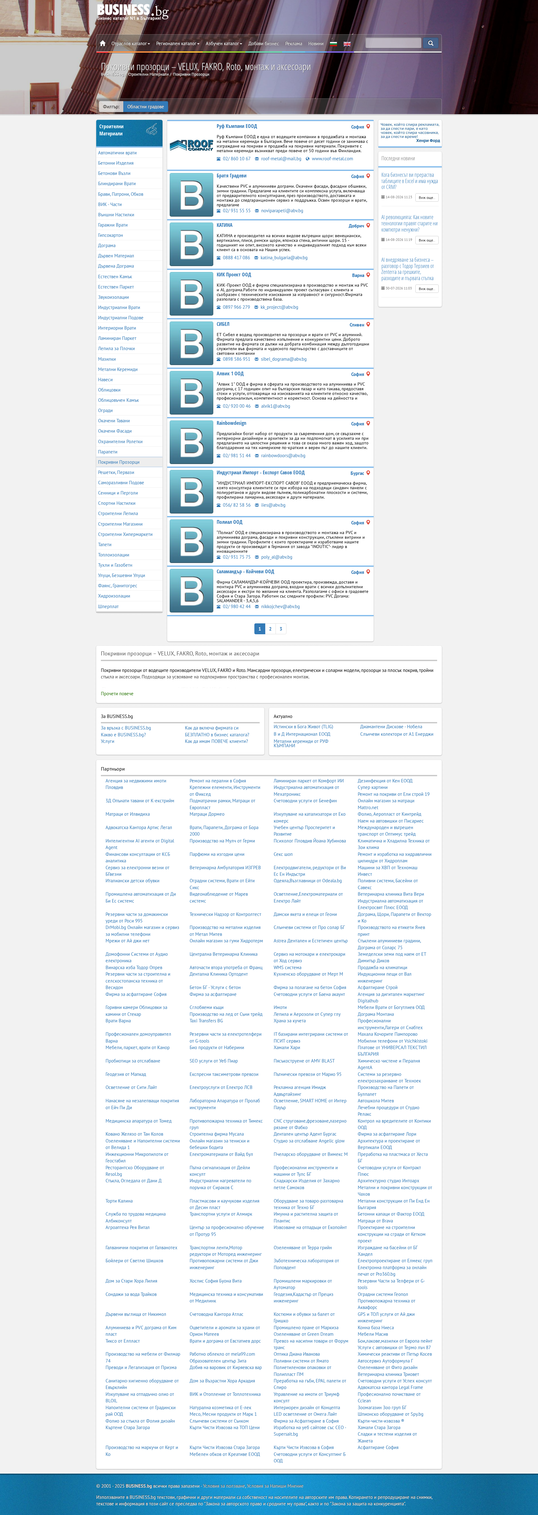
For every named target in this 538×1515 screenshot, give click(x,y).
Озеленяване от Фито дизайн (388, 1367)
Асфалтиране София (378, 1447)
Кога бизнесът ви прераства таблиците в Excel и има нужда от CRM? (409, 181)
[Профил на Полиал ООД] (191, 541)
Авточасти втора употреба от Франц (226, 967)
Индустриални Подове (121, 318)
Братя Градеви (232, 175)
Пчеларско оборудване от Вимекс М (311, 1154)
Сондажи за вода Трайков (131, 1294)
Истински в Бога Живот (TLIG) (303, 727)
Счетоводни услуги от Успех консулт (395, 1381)
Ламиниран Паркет (117, 338)
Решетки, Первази (116, 472)
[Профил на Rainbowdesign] (191, 442)
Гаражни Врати (113, 225)
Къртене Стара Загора (128, 1427)
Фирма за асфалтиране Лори (387, 1134)
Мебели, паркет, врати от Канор (138, 1047)
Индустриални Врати (119, 307)
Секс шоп (283, 854)
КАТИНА (225, 225)
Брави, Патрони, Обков (120, 194)
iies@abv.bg (273, 505)
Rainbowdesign (231, 423)
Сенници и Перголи (118, 493)
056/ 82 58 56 (236, 505)
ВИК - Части (110, 204)
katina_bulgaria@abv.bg (283, 257)
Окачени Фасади (115, 431)
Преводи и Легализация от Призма (141, 1367)
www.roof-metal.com (332, 159)
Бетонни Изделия (116, 163)
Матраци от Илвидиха (128, 814)
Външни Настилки (116, 215)
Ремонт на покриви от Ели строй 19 (394, 794)
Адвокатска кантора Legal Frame (390, 1387)
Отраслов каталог (129, 43)
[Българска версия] (333, 44)
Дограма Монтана (376, 1014)
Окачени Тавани (114, 421)
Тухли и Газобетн (115, 565)
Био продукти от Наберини (217, 1047)
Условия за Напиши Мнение (275, 1486)
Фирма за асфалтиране (213, 994)
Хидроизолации (114, 596)
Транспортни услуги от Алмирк (221, 1214)
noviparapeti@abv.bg (281, 210)
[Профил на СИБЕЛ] (191, 343)
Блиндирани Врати (117, 183)
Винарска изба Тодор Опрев (134, 967)
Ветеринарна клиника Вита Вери (391, 894)
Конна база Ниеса (376, 1327)
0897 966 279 (236, 307)
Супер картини (373, 787)
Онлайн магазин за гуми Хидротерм (226, 941)
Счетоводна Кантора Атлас (216, 1314)
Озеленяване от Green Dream (303, 1334)
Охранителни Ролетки (120, 441)
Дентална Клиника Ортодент (219, 974)
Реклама (293, 43)
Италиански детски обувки (132, 881)
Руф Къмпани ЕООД (237, 126)
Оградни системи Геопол (383, 1294)
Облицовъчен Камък (118, 400)
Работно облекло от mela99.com (222, 1354)
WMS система (287, 967)
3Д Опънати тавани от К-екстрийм (140, 801)
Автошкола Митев (376, 1101)
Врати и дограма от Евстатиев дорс (225, 1341)
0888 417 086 (236, 257)
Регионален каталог (176, 43)
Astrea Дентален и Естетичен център (311, 941)
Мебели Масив (373, 1334)
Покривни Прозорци (118, 462)
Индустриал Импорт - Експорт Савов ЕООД (261, 472)
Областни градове (145, 107)
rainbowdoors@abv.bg (282, 455)
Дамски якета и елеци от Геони (305, 914)
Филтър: (111, 107)
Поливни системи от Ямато (301, 1361)
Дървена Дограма (116, 266)
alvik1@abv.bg (275, 406)
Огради (105, 410)
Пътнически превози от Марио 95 (308, 1074)
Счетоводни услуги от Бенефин (305, 801)
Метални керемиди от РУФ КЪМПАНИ (301, 743)
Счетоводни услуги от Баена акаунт (309, 994)
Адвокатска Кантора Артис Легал (139, 827)
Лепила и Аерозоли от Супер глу (307, 1014)
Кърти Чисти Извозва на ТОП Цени (225, 1427)
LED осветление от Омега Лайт (305, 1414)
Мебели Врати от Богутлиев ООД (391, 1007)
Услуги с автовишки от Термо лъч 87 (394, 1347)
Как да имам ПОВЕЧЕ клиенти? (216, 741)
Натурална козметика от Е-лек (220, 1407)
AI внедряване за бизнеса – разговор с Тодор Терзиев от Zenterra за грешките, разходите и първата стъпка (407, 269)
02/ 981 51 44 (236, 455)
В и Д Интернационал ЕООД (302, 734)
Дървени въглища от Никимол (136, 1314)
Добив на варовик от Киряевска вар (226, 1367)
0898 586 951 (236, 359)
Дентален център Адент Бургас (305, 1134)
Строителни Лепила (118, 513)
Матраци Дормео (207, 814)
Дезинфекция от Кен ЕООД (385, 781)
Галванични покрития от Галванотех (141, 1247)
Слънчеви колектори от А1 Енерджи (396, 734)
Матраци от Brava (375, 1221)
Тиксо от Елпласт (123, 1341)
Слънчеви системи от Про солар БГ (309, 927)
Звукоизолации (113, 297)
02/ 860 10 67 (236, 159)
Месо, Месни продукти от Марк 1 (223, 1414)
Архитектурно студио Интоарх (388, 1181)
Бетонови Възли (114, 173)
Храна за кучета (290, 1021)
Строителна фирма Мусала (217, 1134)
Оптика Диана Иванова (297, 1354)
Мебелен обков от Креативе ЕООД (225, 1454)
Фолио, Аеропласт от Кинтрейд (389, 814)
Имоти (280, 1007)
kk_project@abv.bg (278, 307)
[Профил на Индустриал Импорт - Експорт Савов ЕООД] (191, 491)
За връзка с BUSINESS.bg (126, 728)
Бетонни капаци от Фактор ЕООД (391, 1214)
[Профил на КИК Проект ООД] (191, 293)
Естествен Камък (115, 276)
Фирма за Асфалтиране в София (306, 1421)
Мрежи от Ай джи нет (127, 941)
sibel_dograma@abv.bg (283, 359)
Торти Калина (119, 1201)
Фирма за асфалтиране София (136, 994)
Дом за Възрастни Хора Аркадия (222, 1381)
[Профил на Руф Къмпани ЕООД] (191, 145)
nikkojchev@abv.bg (280, 606)
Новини (315, 43)
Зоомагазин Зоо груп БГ (382, 1407)
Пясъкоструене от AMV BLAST (304, 1061)
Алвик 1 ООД (230, 373)
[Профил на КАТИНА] (191, 244)
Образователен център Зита (218, 1361)
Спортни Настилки (116, 503)
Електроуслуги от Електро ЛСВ (221, 1087)
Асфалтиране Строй (378, 987)
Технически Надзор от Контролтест (225, 914)
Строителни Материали (111, 130)
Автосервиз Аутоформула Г (385, 1361)
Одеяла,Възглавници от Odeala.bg (308, 881)
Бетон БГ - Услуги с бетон (215, 987)
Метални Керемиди (118, 369)
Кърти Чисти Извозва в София (304, 1447)
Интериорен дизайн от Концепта (307, 1407)
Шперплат (108, 606)
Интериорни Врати (117, 328)
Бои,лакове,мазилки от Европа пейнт (395, 1341)
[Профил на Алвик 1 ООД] (191, 392)
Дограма (107, 245)
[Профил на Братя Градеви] (191, 194)
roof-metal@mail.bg (280, 159)
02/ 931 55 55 (236, 210)
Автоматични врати (117, 153)
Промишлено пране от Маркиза (306, 1327)
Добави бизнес (263, 43)
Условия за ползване (224, 1486)
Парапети (107, 452)
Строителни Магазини (120, 524)
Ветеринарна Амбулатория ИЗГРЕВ (225, 867)
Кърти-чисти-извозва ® (381, 1421)
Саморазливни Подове (121, 482)
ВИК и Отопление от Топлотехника (225, 1394)
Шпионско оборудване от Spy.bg (390, 1414)
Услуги (107, 741)
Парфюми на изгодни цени (217, 854)
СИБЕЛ (223, 324)
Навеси (105, 379)
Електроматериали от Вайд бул (221, 1154)
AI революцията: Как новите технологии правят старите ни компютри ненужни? (409, 223)
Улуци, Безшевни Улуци (121, 575)
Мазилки (107, 359)
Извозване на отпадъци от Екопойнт (310, 1227)
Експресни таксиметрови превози (224, 1074)
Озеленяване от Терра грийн (303, 1247)
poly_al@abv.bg (276, 557)
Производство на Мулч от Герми (222, 841)
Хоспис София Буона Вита (216, 1281)
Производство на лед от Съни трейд (226, 1014)
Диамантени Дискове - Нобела (391, 727)
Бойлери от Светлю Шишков (134, 1261)
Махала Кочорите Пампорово (388, 1034)
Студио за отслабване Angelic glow (309, 1141)
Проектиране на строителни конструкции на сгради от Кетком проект (392, 1234)
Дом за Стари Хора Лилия (131, 1281)
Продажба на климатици (382, 967)
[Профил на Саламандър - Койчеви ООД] (191, 590)
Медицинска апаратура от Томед (139, 1121)
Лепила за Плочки (116, 348)
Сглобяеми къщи (207, 1007)
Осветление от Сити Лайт (131, 1087)
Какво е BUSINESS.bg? (123, 735)
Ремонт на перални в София (218, 781)
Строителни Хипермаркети (125, 534)
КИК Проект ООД (234, 274)
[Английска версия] (347, 44)
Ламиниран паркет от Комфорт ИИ (309, 781)
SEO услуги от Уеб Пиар (214, 1061)
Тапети (104, 544)
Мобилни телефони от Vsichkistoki (392, 1041)
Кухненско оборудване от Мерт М (308, 974)
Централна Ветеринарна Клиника (223, 954)
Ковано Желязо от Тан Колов (134, 1134)
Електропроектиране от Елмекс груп (395, 1261)
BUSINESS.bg (139, 1486)
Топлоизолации (113, 555)
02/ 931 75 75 (236, 557)
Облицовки (109, 390)
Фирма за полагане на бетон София (310, 987)
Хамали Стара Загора (379, 1427)
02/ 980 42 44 (236, 606)
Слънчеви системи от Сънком (219, 1421)
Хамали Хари (287, 1047)
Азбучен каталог (222, 43)
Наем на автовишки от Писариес (391, 821)
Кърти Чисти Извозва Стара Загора (225, 1447)
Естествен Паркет (116, 287)
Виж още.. (427, 197)
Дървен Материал (116, 256)
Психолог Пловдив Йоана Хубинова (310, 841)
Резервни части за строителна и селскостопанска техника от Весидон (138, 980)
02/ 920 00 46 (236, 406)
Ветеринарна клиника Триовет (388, 1374)
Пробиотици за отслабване (133, 1061)
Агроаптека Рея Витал (128, 1227)
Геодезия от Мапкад (126, 1074)
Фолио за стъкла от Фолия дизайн (140, 1421)
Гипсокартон (110, 235)
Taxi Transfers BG (206, 1021)
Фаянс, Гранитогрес (117, 586)
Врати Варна (118, 1021)
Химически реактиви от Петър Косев (395, 1354)
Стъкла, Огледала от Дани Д (134, 1181)
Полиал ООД (230, 521)
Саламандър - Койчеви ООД (245, 571)
